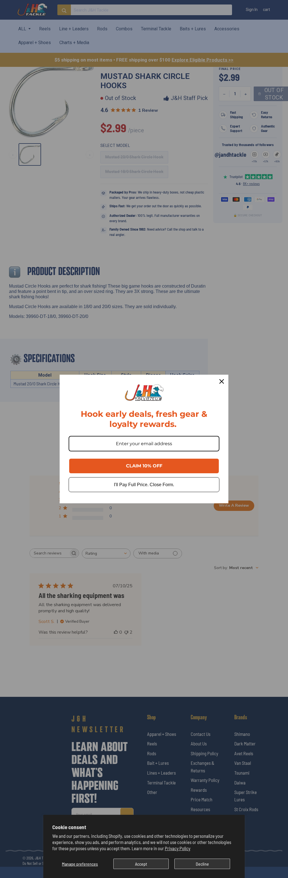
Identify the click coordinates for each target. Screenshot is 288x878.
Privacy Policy (177, 848)
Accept (141, 863)
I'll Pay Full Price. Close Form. (144, 484)
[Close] (221, 381)
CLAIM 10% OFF (144, 465)
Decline (202, 863)
